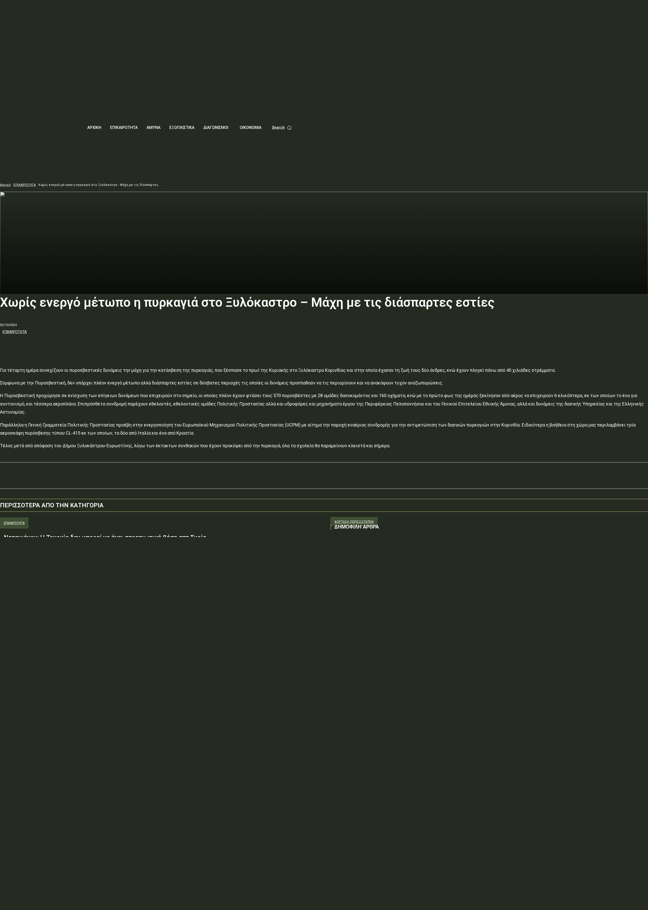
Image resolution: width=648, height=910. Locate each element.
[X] (26, 345)
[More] (81, 345)
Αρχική (5, 185)
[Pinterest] (44, 345)
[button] (282, 127)
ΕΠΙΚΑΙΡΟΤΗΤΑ (24, 185)
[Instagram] (343, 584)
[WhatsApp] (63, 345)
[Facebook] (8, 345)
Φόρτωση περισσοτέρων (354, 522)
